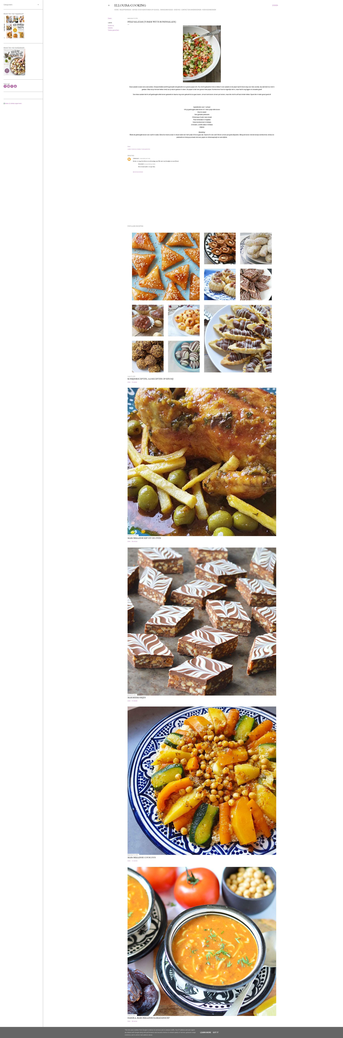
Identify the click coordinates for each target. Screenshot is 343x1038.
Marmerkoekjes (137, 697)
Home (116, 10)
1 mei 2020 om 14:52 (145, 158)
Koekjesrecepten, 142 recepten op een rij (150, 378)
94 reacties (134, 700)
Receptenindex (125, 10)
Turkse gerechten (113, 30)
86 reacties (134, 541)
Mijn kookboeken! (209, 10)
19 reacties (134, 382)
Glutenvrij (111, 25)
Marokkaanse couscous (142, 857)
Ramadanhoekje (166, 10)
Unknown (136, 158)
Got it (216, 1032)
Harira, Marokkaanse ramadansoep (149, 1017)
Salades (110, 28)
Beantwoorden (138, 172)
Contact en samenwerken (191, 10)
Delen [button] (110, 18)
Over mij (177, 10)
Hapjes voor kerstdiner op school (145, 10)
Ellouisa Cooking (130, 5)
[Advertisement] (136, 211)
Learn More (205, 1032)
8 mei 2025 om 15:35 (150, 164)
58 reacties (134, 1021)
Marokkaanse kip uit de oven (144, 538)
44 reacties (134, 860)
